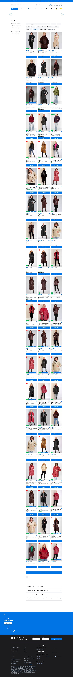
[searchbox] (24, 9)
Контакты (26, 660)
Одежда (32, 8)
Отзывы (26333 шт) (28, 662)
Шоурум (25, 651)
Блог (25, 649)
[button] (36, 50)
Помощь (53, 8)
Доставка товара (14, 649)
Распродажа (59, 8)
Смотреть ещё (44, 572)
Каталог (15, 8)
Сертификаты (14, 663)
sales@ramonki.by (40, 649)
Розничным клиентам (28, 654)
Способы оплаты (14, 651)
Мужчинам (19, 4)
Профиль (50, 5)
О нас (25, 647)
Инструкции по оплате (16, 654)
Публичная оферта (15, 661)
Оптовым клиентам (28, 656)
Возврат (12, 656)
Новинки (48, 8)
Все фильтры (30, 24)
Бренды (43, 8)
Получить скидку (56, 639)
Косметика (38, 8)
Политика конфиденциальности (15, 659)
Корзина (60, 5)
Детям (25, 4)
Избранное (56, 5)
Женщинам (13, 4)
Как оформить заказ (15, 647)
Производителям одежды (29, 658)
